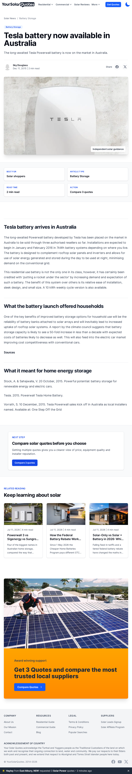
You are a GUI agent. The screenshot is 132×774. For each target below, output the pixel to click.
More (94, 4)
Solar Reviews (82, 4)
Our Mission (10, 727)
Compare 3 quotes (25, 462)
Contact (8, 732)
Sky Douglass (20, 65)
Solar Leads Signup (111, 722)
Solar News (10, 18)
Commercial (62, 4)
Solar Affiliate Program (112, 727)
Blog (38, 732)
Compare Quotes (27, 687)
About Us (9, 722)
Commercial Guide (45, 727)
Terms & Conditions (79, 722)
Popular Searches (78, 732)
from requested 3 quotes (48, 770)
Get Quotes (113, 4)
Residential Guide (45, 722)
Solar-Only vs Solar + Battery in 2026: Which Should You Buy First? (109, 539)
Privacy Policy (76, 727)
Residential (44, 4)
